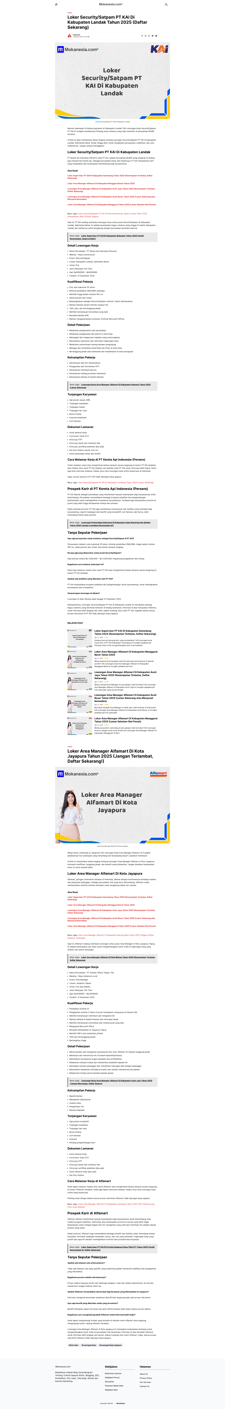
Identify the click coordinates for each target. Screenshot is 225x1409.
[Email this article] (152, 35)
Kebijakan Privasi (112, 1377)
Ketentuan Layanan (113, 1373)
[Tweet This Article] (145, 35)
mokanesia (76, 35)
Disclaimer (109, 1382)
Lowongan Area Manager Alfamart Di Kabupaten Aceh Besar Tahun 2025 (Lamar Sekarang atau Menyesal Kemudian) (125, 698)
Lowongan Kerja (89, 1345)
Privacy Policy (146, 1378)
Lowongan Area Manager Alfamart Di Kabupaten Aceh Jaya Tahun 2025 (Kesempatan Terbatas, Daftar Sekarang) (125, 675)
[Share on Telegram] (156, 35)
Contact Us (144, 1386)
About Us (144, 1374)
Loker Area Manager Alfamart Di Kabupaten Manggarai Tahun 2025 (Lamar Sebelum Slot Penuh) (112, 204)
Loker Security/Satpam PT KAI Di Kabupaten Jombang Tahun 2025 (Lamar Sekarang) (116, 482)
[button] (166, 4)
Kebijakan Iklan (111, 1390)
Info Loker (74, 1345)
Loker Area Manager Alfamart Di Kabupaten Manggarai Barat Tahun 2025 (101, 183)
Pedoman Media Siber (114, 1386)
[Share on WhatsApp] (149, 35)
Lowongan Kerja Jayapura (111, 1345)
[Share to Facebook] (142, 35)
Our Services (145, 1382)
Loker (70, 12)
